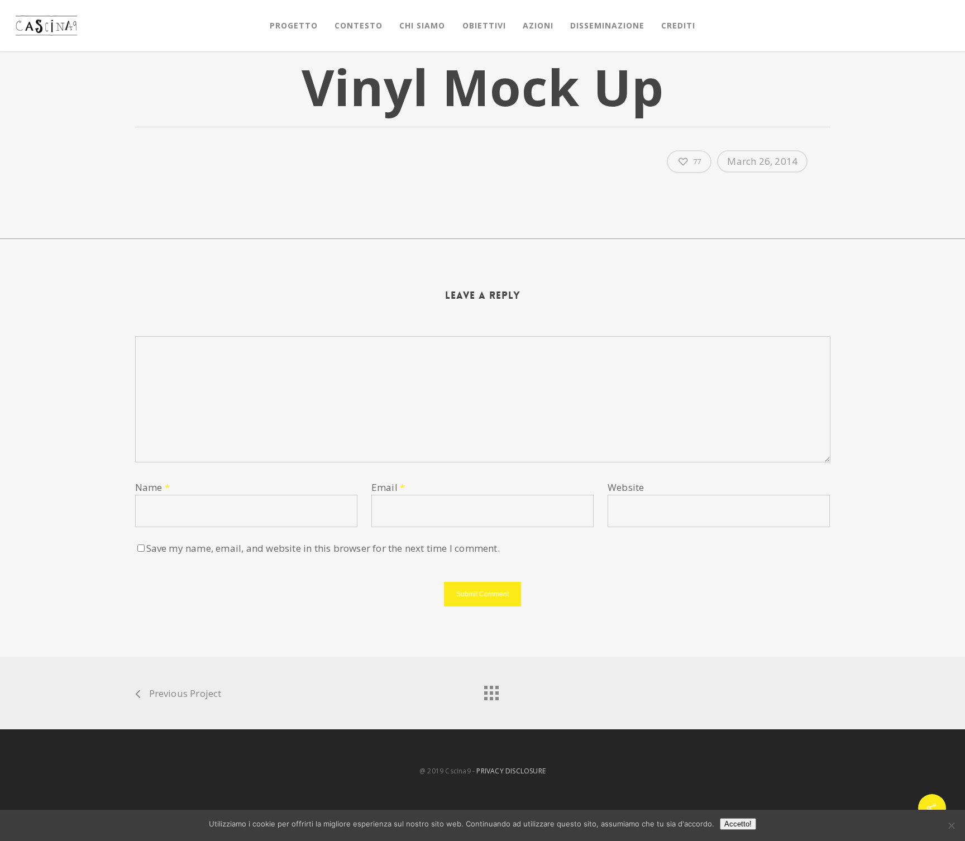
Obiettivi (484, 25)
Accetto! (738, 824)
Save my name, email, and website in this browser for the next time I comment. (323, 548)
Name (152, 487)
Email (388, 487)
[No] (951, 825)
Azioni (538, 25)
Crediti (678, 25)
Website (626, 487)
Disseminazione (607, 25)
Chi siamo (422, 25)
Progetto (294, 25)
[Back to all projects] (491, 690)
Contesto (359, 25)
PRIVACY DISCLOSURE (511, 771)
